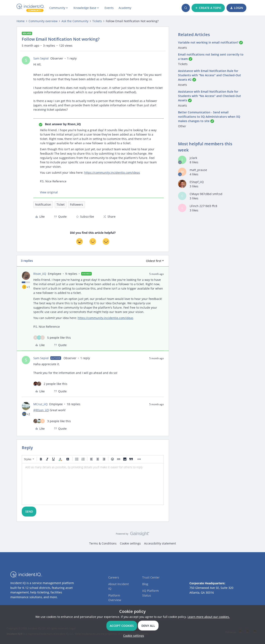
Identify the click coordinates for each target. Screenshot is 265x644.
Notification (43, 204)
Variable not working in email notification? (208, 42)
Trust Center (151, 577)
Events (109, 8)
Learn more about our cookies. (209, 617)
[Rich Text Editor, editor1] (93, 484)
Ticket (61, 204)
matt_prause (198, 170)
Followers (76, 204)
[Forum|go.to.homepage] (30, 8)
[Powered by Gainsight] (132, 535)
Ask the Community (74, 21)
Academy (125, 8)
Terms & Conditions (103, 543)
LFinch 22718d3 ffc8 (203, 206)
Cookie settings (130, 543)
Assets (182, 48)
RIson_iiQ (39, 274)
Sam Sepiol (41, 58)
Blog (145, 584)
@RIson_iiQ (41, 410)
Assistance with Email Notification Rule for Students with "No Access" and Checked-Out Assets (209, 96)
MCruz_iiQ (40, 404)
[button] (208, 8)
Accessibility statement (160, 543)
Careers (113, 577)
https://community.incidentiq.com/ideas (112, 173)
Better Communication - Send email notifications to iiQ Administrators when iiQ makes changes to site (209, 116)
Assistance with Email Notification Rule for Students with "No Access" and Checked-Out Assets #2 (209, 75)
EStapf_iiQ (197, 182)
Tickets (97, 21)
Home (21, 21)
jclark (193, 158)
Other (182, 126)
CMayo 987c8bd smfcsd (206, 194)
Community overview (43, 21)
